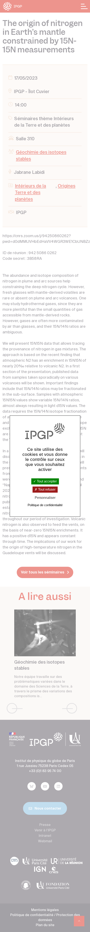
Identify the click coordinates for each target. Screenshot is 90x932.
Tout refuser (46, 489)
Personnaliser (45, 498)
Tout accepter (46, 481)
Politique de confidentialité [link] (45, 505)
